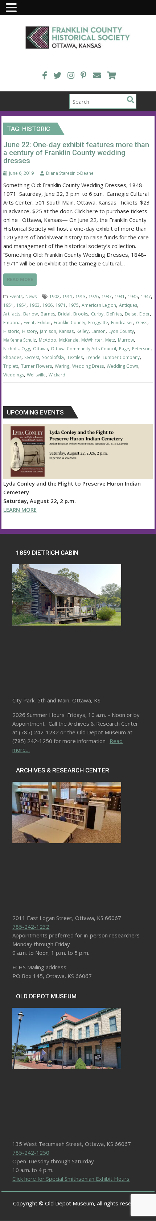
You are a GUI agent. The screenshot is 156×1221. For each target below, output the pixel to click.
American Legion (99, 305)
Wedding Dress (88, 366)
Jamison (48, 331)
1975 (74, 305)
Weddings (13, 375)
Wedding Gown (122, 366)
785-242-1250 (30, 1152)
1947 (146, 296)
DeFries (114, 314)
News (31, 296)
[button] (12, 8)
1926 (94, 296)
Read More (20, 279)
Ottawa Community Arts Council (83, 349)
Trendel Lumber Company (113, 357)
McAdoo (47, 340)
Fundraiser (122, 322)
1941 (120, 296)
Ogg (25, 349)
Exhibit (44, 322)
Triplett (10, 366)
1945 (133, 296)
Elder (144, 314)
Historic (11, 331)
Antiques (128, 305)
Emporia (12, 322)
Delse (130, 314)
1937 (107, 296)
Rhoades (12, 357)
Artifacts (11, 314)
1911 (67, 296)
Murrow (126, 340)
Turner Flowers (36, 366)
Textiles (75, 357)
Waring (62, 366)
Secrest (31, 357)
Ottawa (40, 349)
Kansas (66, 331)
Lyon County (121, 331)
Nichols (11, 349)
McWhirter (91, 340)
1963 (34, 305)
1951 (8, 305)
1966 (47, 305)
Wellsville (36, 375)
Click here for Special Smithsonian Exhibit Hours (71, 1178)
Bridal (64, 314)
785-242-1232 (30, 926)
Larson (98, 331)
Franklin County (69, 322)
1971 (61, 305)
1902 (54, 296)
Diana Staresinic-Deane (70, 173)
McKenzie (68, 340)
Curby (97, 314)
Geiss (141, 322)
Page (124, 349)
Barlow (30, 314)
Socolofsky (53, 357)
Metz (110, 340)
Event (29, 322)
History (29, 331)
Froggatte (98, 322)
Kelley (83, 331)
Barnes (48, 314)
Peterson (141, 349)
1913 (80, 296)
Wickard (57, 375)
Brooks (80, 314)
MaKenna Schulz (19, 340)
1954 (21, 305)
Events (15, 296)
